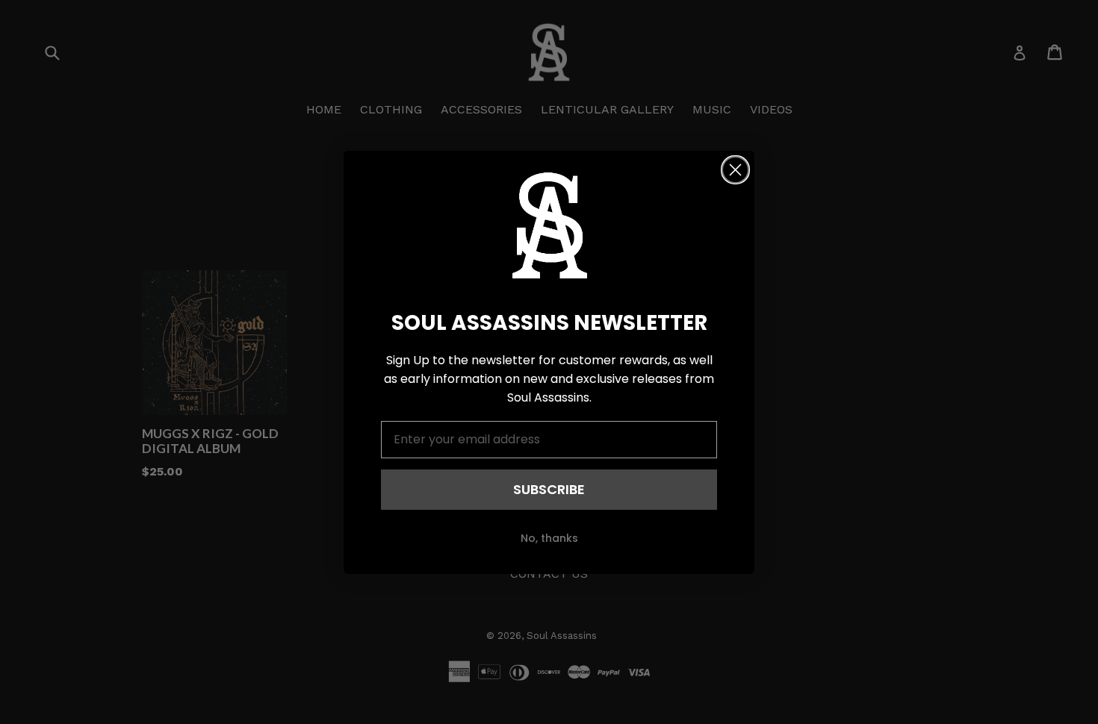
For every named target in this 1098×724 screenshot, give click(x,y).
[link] (549, 225)
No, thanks (549, 538)
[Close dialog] (735, 170)
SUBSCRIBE (549, 489)
